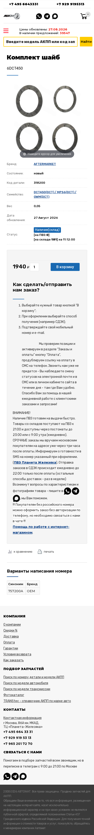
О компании (12, 625)
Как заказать (13, 660)
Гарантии (10, 648)
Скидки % (10, 630)
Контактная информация (22, 718)
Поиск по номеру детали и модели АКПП (33, 677)
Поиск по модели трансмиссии (26, 689)
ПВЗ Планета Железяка (35, 462)
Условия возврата (17, 654)
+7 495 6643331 (23, 4)
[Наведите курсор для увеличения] (47, 119)
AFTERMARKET (45, 164)
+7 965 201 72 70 (17, 744)
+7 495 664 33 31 (18, 732)
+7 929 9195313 (70, 4)
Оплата (9, 642)
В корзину (65, 267)
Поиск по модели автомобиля (25, 683)
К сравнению (23, 551)
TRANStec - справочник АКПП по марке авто (37, 701)
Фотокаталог (13, 695)
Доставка (11, 636)
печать (49, 551)
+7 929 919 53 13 (17, 738)
